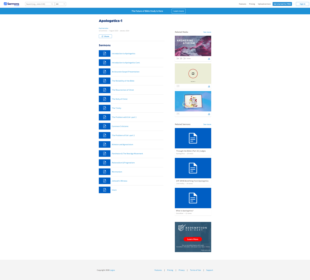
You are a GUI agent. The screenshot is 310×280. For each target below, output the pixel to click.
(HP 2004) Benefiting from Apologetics (192, 181)
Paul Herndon (103, 28)
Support (209, 270)
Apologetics (180, 153)
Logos (112, 270)
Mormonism (117, 171)
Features (242, 4)
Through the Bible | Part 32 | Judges (191, 151)
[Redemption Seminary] (193, 237)
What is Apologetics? (185, 210)
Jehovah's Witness (119, 181)
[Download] (209, 58)
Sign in (302, 4)
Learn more (178, 11)
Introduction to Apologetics (123, 53)
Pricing (252, 4)
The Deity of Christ (120, 99)
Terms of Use (195, 270)
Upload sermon (264, 4)
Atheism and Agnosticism (122, 144)
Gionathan (179, 213)
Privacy (182, 270)
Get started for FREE (282, 4)
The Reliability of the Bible (123, 81)
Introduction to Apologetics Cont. (126, 62)
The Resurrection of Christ (123, 90)
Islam (114, 190)
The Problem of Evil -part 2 (123, 135)
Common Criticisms (120, 126)
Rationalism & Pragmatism (123, 162)
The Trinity (116, 108)
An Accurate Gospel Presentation (125, 71)
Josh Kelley (180, 183)
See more (207, 32)
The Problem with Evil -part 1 (124, 117)
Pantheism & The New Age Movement (127, 153)
